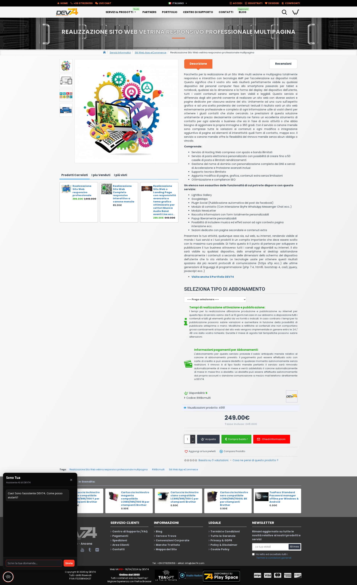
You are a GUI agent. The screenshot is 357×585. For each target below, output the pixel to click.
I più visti (120, 175)
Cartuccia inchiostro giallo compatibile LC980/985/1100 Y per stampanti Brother (86, 497)
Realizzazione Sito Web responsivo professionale (82, 191)
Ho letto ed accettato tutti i (273, 556)
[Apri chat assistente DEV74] (8, 577)
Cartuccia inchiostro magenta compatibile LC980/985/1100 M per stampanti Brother (135, 499)
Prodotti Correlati (74, 175)
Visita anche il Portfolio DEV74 (213, 277)
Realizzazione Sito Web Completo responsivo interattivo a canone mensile (123, 194)
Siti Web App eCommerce (150, 52)
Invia (69, 563)
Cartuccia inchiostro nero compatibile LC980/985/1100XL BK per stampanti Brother (234, 499)
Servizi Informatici (120, 52)
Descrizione (198, 64)
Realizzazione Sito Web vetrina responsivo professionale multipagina (109, 469)
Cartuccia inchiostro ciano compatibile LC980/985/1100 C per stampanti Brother (185, 497)
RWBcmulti (158, 469)
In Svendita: (86, 482)
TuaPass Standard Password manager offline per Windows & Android (284, 497)
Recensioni (283, 64)
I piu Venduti (100, 175)
